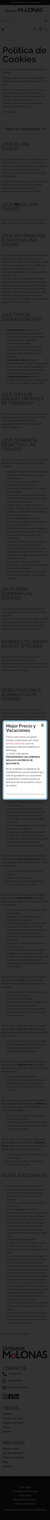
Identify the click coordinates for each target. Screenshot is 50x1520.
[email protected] (15, 743)
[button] (42, 725)
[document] (25, 760)
